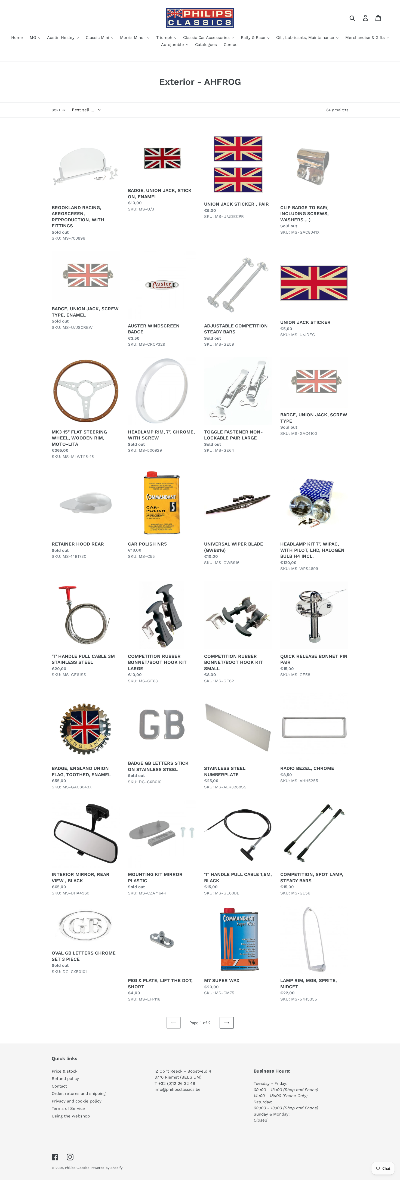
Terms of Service (68, 1108)
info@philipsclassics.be (178, 1089)
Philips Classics (77, 1168)
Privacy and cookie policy (76, 1101)
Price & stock (65, 1071)
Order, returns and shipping (79, 1093)
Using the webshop (71, 1116)
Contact (59, 1086)
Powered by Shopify (106, 1168)
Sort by (59, 110)
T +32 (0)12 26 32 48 (175, 1083)
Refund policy (65, 1078)
